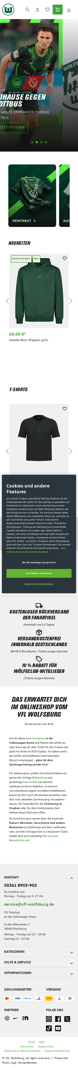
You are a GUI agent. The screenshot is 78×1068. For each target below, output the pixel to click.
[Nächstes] (71, 300)
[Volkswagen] (7, 1018)
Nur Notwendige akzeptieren (39, 562)
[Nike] (16, 1018)
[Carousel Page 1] (32, 142)
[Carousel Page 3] (41, 142)
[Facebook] (58, 1020)
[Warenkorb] (57, 9)
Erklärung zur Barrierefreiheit (22, 1051)
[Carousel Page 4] (46, 142)
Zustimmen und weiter (39, 573)
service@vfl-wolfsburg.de (29, 903)
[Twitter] (67, 1020)
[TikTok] (49, 1029)
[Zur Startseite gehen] (8, 9)
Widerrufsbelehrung (57, 1051)
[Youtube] (58, 1029)
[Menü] (69, 9)
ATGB (31, 1042)
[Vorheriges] (7, 300)
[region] (39, 300)
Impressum (27, 1046)
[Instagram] (49, 1020)
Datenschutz (46, 1046)
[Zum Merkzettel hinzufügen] (65, 258)
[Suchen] (27, 10)
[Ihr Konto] (37, 10)
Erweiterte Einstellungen (39, 584)
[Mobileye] (25, 1018)
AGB (42, 1042)
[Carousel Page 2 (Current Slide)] (37, 142)
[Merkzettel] (47, 10)
